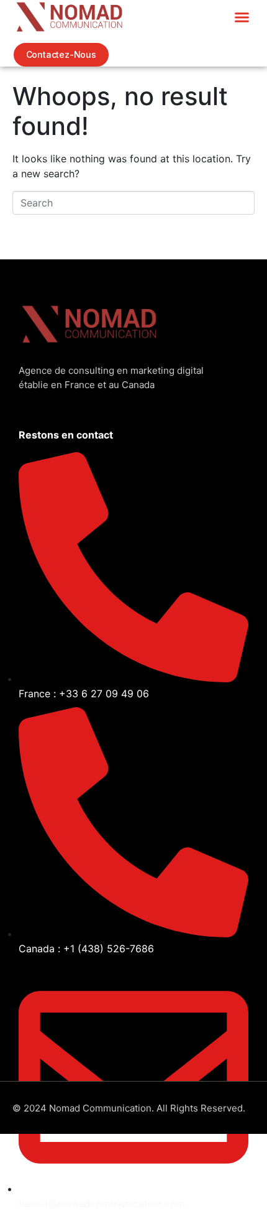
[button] (242, 17)
